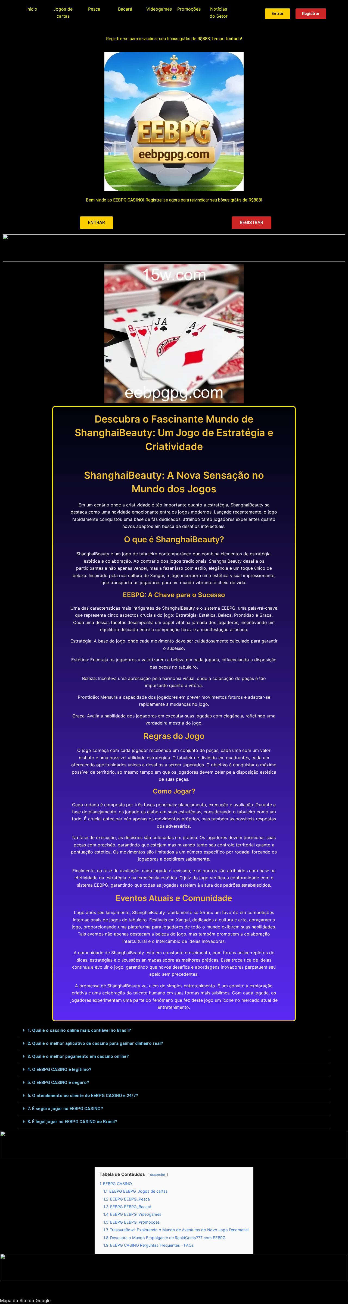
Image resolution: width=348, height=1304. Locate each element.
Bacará (125, 9)
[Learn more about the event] (174, 248)
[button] (174, 1030)
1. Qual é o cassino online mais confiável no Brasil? (79, 1030)
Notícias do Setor (219, 12)
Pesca (94, 9)
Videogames (159, 9)
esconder (157, 1175)
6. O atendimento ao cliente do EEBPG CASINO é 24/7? (82, 1095)
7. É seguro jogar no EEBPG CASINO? (65, 1108)
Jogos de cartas (63, 12)
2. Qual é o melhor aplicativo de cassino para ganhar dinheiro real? (95, 1043)
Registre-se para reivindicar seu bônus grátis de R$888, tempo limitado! (174, 38)
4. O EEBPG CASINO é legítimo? (59, 1069)
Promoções (189, 9)
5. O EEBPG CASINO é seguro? (58, 1082)
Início (31, 9)
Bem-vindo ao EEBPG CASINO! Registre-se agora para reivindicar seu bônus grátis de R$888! (174, 200)
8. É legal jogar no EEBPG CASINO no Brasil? (72, 1121)
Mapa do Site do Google (25, 1300)
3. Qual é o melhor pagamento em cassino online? (78, 1056)
